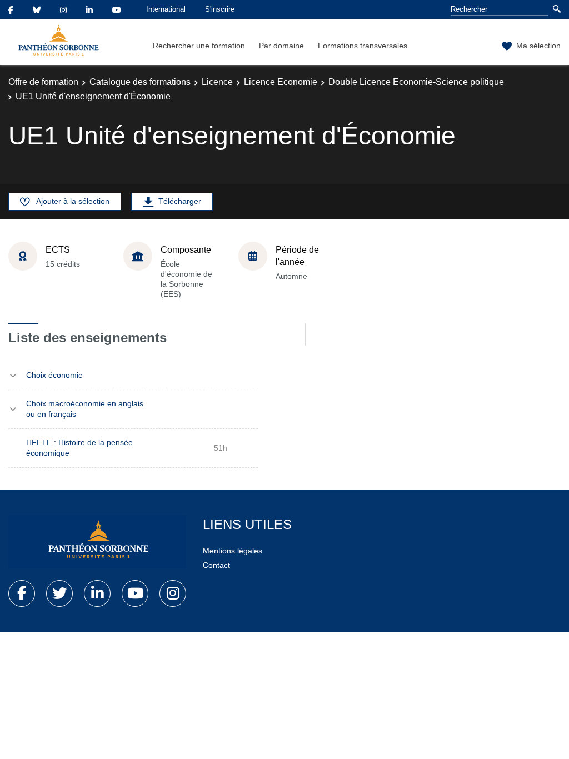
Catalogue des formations (140, 82)
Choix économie (54, 375)
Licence (217, 82)
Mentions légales (232, 550)
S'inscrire (219, 9)
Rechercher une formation (199, 45)
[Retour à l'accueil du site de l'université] (97, 541)
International (166, 9)
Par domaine (281, 45)
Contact (216, 565)
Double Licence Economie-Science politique (416, 82)
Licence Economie (280, 82)
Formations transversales (362, 45)
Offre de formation (43, 82)
